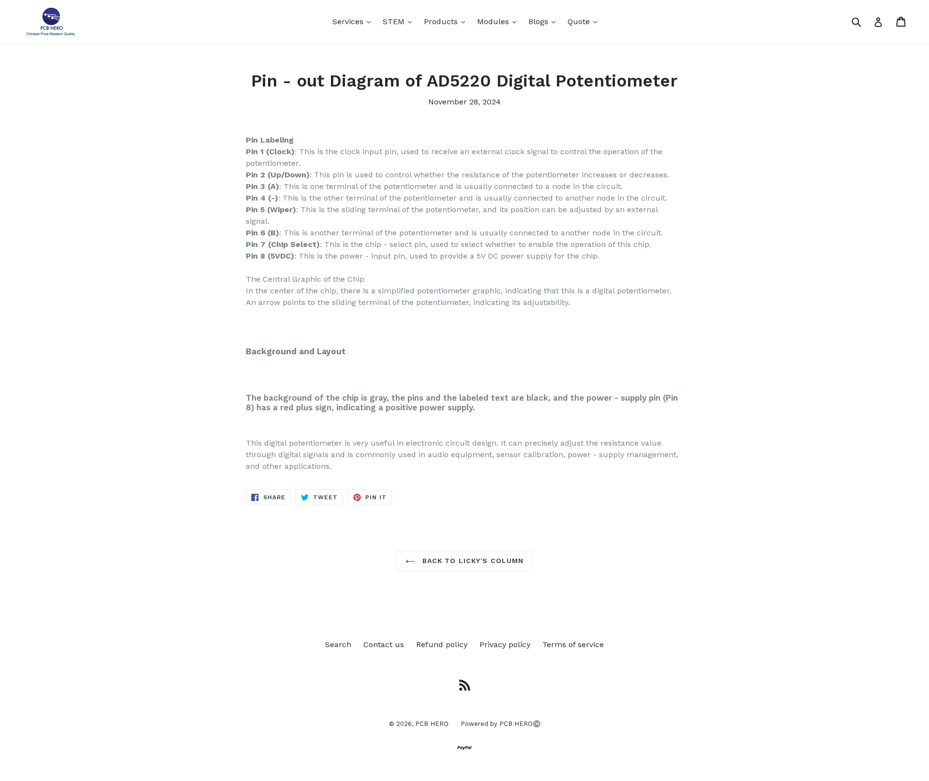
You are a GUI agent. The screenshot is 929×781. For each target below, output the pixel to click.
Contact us (383, 644)
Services (353, 21)
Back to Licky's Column (472, 560)
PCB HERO (432, 723)
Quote (585, 21)
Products (447, 21)
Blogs (544, 21)
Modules (499, 21)
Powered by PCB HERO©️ (500, 723)
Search (338, 644)
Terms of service (573, 644)
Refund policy (441, 644)
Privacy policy (504, 644)
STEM (400, 21)
